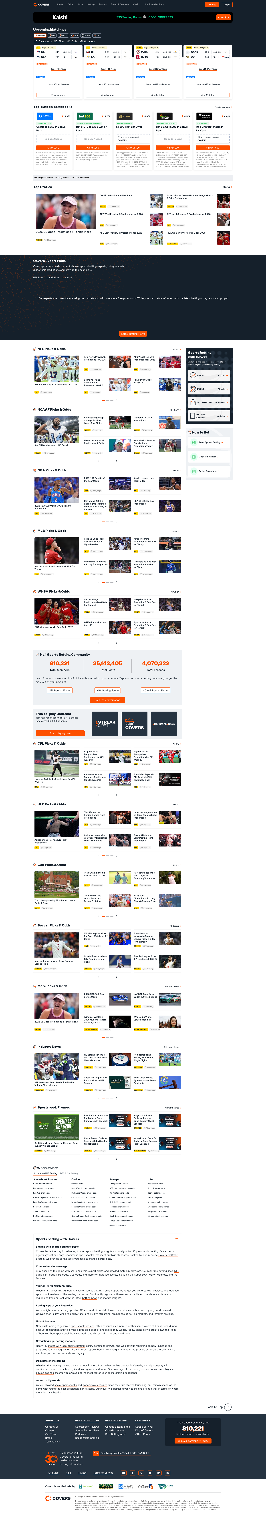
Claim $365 (93, 147)
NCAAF (64, 35)
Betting (91, 4)
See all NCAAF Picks (158, 69)
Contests (142, 1420)
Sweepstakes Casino (118, 1183)
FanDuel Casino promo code (83, 1211)
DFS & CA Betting (69, 1173)
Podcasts (80, 1434)
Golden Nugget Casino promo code (86, 1216)
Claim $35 (223, 17)
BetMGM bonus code (42, 1183)
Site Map (53, 1472)
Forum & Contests (120, 4)
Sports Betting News (87, 1430)
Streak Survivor (144, 1426)
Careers (49, 1430)
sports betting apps (63, 1310)
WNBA (87, 35)
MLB (76, 35)
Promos (103, 4)
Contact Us (51, 1426)
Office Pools (142, 1434)
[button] (103, 400)
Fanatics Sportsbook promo (45, 1202)
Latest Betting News (133, 333)
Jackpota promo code (119, 1207)
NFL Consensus (87, 41)
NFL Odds (72, 41)
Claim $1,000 (212, 147)
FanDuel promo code (42, 1193)
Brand (48, 1437)
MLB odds (75, 1274)
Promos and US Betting (45, 1173)
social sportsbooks (65, 1385)
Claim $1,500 (133, 147)
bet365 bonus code (41, 1207)
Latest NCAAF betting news (158, 84)
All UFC (176, 804)
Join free (211, 4)
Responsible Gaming (87, 1437)
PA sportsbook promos (157, 1211)
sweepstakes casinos (95, 1385)
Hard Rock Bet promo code (45, 1220)
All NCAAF (174, 410)
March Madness (158, 1274)
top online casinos (76, 1365)
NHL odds (62, 1274)
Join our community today (193, 1440)
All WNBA (175, 592)
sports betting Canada (99, 1290)
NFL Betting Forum (60, 690)
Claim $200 (173, 147)
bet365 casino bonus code (83, 1188)
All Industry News (171, 1047)
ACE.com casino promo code (122, 1188)
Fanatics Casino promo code (83, 1207)
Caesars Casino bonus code (83, 1197)
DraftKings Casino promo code (84, 1202)
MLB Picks (67, 277)
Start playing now (60, 733)
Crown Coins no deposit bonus (122, 1197)
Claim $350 (53, 147)
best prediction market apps (77, 1388)
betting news (89, 1297)
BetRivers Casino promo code (84, 1193)
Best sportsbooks (155, 1183)
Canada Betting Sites (117, 1426)
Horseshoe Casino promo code (84, 1220)
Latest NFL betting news (58, 84)
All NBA (176, 470)
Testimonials (52, 1441)
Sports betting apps (156, 1193)
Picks (80, 4)
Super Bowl (140, 1274)
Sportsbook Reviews (87, 1426)
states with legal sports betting (66, 1345)
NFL (53, 35)
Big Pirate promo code (119, 1193)
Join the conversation (107, 700)
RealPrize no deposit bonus (121, 1216)
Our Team (50, 1434)
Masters (40, 1278)
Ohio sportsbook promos (158, 1207)
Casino (136, 4)
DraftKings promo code (43, 1188)
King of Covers (144, 1430)
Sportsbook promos (156, 1188)
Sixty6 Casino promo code (121, 1220)
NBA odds (49, 1274)
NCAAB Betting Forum (155, 690)
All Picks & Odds (172, 986)
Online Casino (77, 1183)
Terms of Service (103, 1472)
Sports (59, 4)
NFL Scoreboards (43, 41)
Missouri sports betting (91, 1349)
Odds (70, 4)
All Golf (176, 865)
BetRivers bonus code (42, 1216)
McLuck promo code (118, 1211)
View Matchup (58, 95)
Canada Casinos (114, 1430)
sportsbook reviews (47, 1294)
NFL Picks (59, 41)
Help (68, 1472)
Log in (227, 4)
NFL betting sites (155, 1197)
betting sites (74, 1290)
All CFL (176, 744)
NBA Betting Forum (108, 690)
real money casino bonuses (143, 1369)
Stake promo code (41, 1211)
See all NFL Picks (58, 69)
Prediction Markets (154, 4)
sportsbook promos (82, 1326)
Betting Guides (87, 1420)
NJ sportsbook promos (157, 1202)
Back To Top (215, 1407)
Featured (41, 35)
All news (226, 187)
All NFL (176, 349)
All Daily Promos (172, 1108)
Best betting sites (222, 107)
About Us (52, 1420)
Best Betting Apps (115, 1434)
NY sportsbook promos (158, 1216)
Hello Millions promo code (120, 1202)
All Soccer (174, 926)
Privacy (82, 1472)
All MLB (175, 531)
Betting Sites (116, 1420)
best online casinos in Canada (124, 1365)
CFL (98, 35)
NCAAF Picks (52, 277)
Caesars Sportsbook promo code (47, 1197)
